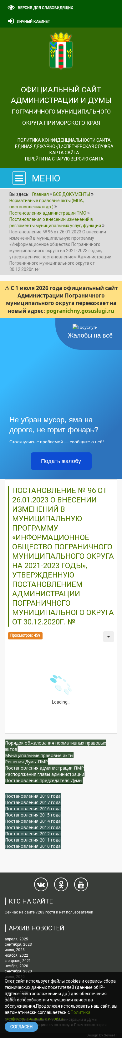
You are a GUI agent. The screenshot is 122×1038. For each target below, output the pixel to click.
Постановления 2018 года (33, 796)
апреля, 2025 (16, 939)
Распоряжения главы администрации (44, 774)
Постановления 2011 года (33, 840)
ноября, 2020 (16, 966)
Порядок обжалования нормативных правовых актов (55, 746)
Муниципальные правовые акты (39, 755)
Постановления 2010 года (33, 846)
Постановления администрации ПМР (44, 768)
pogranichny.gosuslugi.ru (80, 310)
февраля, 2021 (18, 961)
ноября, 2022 (16, 955)
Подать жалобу (61, 461)
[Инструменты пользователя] (108, 636)
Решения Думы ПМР (26, 762)
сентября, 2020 (18, 971)
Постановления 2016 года (33, 809)
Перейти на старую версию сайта (64, 158)
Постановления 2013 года (33, 827)
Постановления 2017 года (33, 802)
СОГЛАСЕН (21, 1026)
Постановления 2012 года (33, 834)
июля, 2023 (15, 950)
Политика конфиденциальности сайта (64, 140)
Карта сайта (64, 152)
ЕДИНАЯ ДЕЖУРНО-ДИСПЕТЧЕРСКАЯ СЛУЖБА (64, 146)
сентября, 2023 (18, 944)
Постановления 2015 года (33, 815)
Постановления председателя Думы (43, 780)
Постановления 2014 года (33, 821)
